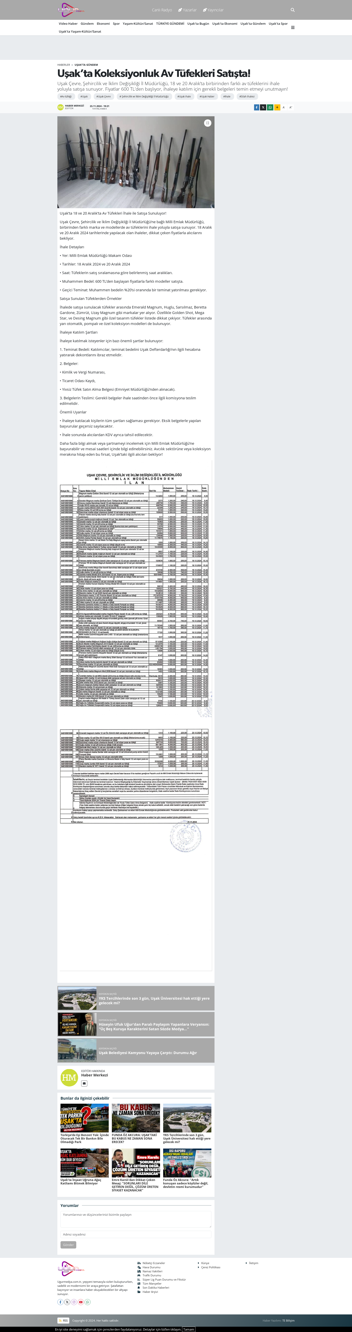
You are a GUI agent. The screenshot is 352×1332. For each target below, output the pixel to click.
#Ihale (226, 96)
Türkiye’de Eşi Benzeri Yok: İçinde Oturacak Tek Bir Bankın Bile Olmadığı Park (84, 1138)
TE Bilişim (288, 1320)
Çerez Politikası (210, 1267)
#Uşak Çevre (103, 96)
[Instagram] (74, 1302)
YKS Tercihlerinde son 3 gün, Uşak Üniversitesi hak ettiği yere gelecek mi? (186, 1138)
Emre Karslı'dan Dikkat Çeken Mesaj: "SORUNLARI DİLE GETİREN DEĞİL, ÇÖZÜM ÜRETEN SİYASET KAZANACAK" (135, 1185)
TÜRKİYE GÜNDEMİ (170, 23)
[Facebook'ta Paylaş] (256, 107)
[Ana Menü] (293, 27)
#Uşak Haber (207, 96)
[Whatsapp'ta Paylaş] (270, 107)
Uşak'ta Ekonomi (224, 23)
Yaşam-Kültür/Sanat (138, 23)
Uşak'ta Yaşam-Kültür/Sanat (80, 31)
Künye (205, 1263)
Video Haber (68, 23)
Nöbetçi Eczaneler (154, 1263)
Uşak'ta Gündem (253, 23)
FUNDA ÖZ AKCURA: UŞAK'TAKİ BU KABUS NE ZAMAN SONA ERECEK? (134, 1138)
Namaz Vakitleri (152, 1271)
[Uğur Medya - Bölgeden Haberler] (71, 10)
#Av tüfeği (66, 96)
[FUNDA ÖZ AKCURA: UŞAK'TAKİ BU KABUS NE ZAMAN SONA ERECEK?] (136, 1118)
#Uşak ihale (184, 96)
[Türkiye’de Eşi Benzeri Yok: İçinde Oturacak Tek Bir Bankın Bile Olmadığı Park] (84, 1118)
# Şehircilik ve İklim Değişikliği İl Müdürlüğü (144, 96)
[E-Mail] (84, 1083)
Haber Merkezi (94, 1075)
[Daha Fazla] (277, 107)
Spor (116, 23)
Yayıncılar (216, 9)
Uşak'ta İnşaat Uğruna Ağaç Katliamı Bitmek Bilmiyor (80, 1181)
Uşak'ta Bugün (198, 23)
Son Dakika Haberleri (156, 1287)
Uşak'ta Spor (278, 23)
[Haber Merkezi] (69, 1077)
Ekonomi (103, 23)
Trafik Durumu (152, 1275)
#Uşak (83, 96)
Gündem (87, 23)
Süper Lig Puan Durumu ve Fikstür (164, 1279)
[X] (67, 1302)
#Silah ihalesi (246, 96)
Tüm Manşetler (152, 1283)
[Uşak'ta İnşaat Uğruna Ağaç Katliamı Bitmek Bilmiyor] (84, 1162)
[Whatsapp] (88, 1302)
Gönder (68, 1245)
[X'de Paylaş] (263, 107)
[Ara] (293, 10)
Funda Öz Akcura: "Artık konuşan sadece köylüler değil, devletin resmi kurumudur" (185, 1183)
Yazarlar (190, 9)
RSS (65, 1320)
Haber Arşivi (150, 1292)
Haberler (63, 64)
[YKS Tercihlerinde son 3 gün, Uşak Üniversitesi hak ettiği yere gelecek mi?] (187, 1118)
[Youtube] (81, 1302)
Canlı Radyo (162, 9)
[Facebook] (60, 1302)
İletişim (253, 1263)
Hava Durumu (151, 1267)
